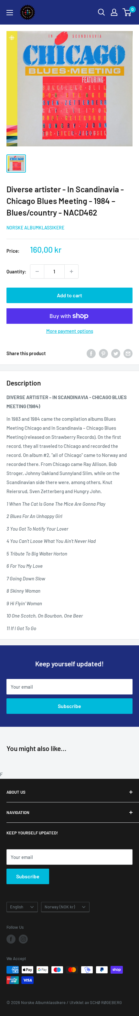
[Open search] (101, 12)
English (16, 906)
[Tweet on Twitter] (115, 353)
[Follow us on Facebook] (11, 939)
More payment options (69, 331)
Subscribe (69, 706)
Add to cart (69, 295)
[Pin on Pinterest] (103, 353)
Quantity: (16, 271)
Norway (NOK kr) (60, 906)
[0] (127, 12)
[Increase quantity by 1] (71, 271)
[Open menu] (9, 12)
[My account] (114, 12)
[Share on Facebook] (91, 353)
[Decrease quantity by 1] (37, 271)
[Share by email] (128, 353)
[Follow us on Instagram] (23, 939)
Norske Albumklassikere (35, 227)
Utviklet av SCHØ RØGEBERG (96, 1002)
